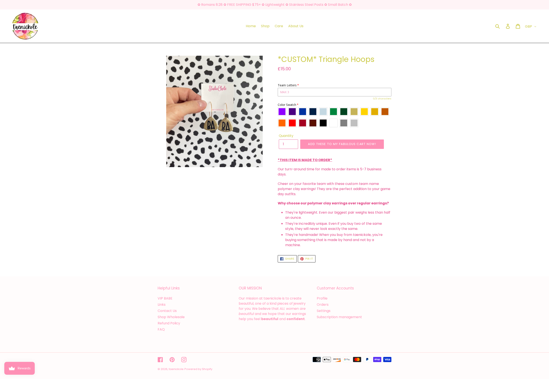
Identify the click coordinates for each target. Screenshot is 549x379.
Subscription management (339, 317)
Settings (323, 310)
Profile (322, 298)
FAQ (161, 329)
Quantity (286, 135)
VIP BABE (165, 298)
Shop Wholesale (171, 317)
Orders (323, 304)
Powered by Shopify (198, 369)
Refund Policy (169, 323)
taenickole (176, 369)
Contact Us (167, 310)
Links (162, 304)
